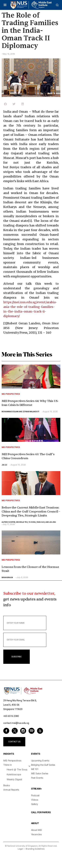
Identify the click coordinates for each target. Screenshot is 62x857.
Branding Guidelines (35, 849)
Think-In (7, 764)
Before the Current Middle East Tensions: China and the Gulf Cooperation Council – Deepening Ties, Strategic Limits (31, 511)
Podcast (35, 795)
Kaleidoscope (14, 774)
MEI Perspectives (11, 394)
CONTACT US (14, 742)
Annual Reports (11, 789)
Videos (34, 799)
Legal (20, 849)
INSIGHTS (8, 753)
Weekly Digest (14, 779)
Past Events (37, 777)
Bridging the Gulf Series (43, 764)
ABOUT (35, 823)
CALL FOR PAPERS (41, 812)
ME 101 (34, 769)
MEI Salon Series (39, 773)
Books (6, 785)
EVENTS (35, 753)
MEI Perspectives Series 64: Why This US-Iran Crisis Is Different (30, 403)
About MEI (36, 830)
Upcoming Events (40, 760)
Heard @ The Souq (17, 769)
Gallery (34, 804)
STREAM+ (36, 788)
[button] (5, 5)
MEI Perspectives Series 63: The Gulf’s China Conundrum (28, 456)
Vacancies (36, 834)
